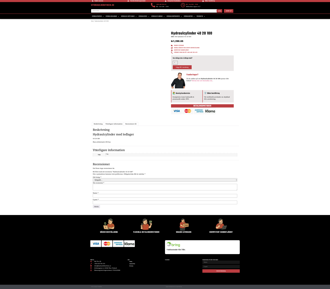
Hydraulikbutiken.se (102, 5)
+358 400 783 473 (161, 4)
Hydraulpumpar (97, 16)
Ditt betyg (97, 177)
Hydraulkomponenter (173, 16)
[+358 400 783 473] (153, 5)
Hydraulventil (143, 16)
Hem (92, 21)
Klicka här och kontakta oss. (202, 81)
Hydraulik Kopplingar (128, 16)
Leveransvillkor (132, 264)
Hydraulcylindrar (157, 16)
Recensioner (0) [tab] (131, 124)
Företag (130, 262)
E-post (96, 199)
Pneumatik (200, 16)
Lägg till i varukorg (182, 67)
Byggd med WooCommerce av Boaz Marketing (174, 287)
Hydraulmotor (188, 16)
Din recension (98, 183)
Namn (96, 193)
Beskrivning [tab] (98, 124)
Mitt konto (131, 266)
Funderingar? (192, 74)
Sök (219, 11)
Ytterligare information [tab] (114, 124)
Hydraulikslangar (111, 16)
